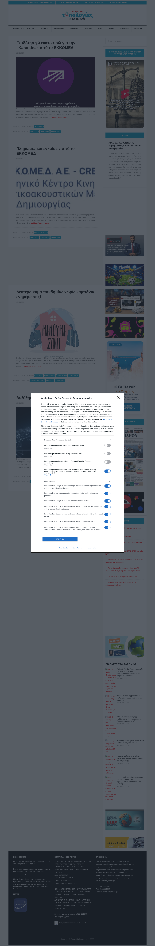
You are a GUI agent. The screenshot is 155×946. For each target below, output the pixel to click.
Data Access (77, 548)
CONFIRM (60, 539)
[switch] (107, 445)
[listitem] (77, 440)
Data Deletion (64, 548)
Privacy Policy (91, 548)
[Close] (119, 398)
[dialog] (77, 473)
